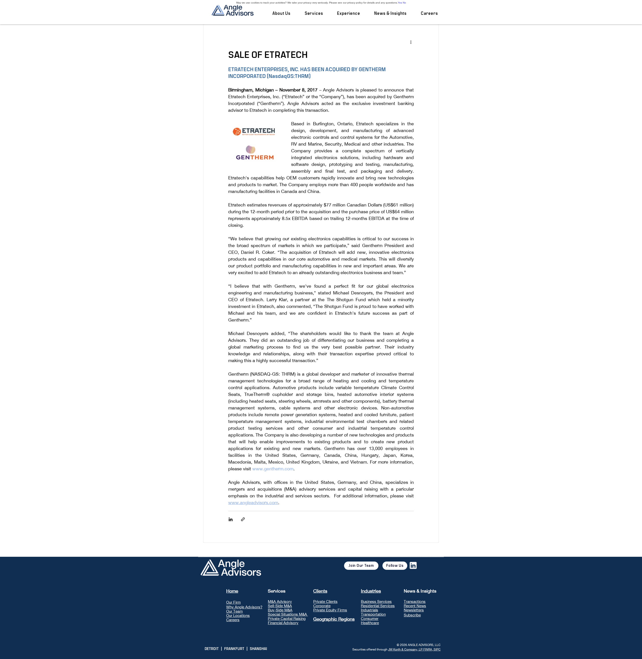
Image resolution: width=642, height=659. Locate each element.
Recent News (415, 606)
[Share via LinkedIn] (230, 519)
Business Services (376, 601)
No (404, 2)
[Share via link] (242, 519)
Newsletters (414, 610)
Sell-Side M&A (280, 606)
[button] (313, 14)
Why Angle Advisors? (244, 607)
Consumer (369, 618)
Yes (400, 2)
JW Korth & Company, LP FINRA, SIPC (414, 649)
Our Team (234, 611)
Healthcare (370, 623)
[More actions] (411, 42)
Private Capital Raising (287, 618)
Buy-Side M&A (280, 610)
